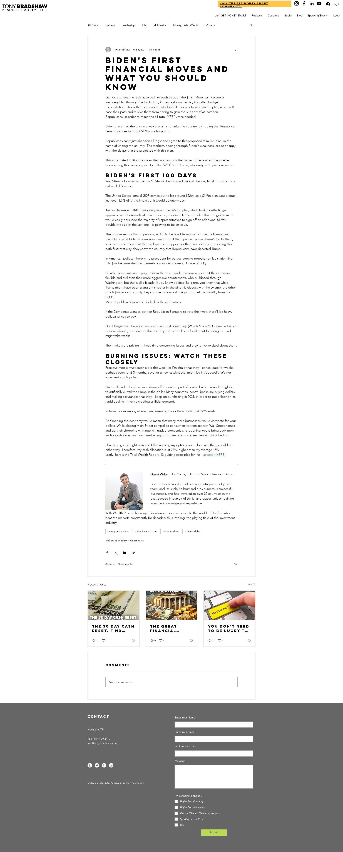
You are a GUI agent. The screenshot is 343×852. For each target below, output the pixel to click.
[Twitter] (97, 765)
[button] (336, 15)
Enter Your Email (185, 731)
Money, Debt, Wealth (185, 25)
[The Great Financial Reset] (171, 605)
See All (251, 583)
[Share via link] (133, 553)
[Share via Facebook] (107, 553)
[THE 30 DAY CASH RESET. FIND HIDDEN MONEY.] (113, 605)
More (209, 25)
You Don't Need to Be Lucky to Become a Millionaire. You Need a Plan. (228, 628)
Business (110, 25)
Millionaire (159, 25)
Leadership (128, 25)
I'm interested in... (185, 746)
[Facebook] (90, 765)
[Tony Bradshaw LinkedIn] (311, 3)
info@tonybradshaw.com (103, 743)
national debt (192, 531)
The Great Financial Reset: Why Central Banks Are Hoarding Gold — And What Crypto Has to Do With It (170, 628)
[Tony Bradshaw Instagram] (296, 3)
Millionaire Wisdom (116, 540)
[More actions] (235, 49)
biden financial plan (146, 531)
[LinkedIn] (104, 765)
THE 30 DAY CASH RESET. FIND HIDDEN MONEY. (113, 628)
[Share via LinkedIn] (124, 553)
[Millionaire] (229, 605)
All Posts (93, 25)
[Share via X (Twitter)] (116, 553)
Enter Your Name (185, 717)
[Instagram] (111, 765)
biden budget (171, 531)
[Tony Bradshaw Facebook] (304, 3)
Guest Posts (137, 540)
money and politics (118, 531)
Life (144, 25)
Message (180, 760)
